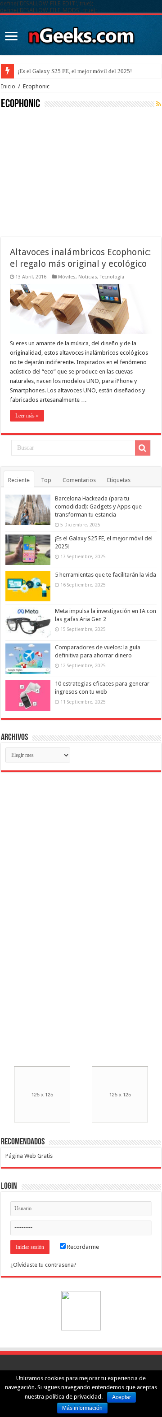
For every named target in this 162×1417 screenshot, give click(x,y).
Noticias (87, 277)
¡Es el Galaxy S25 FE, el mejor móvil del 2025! (75, 71)
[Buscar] (142, 448)
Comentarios (79, 480)
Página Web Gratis (29, 1155)
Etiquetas (118, 480)
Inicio (8, 86)
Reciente (19, 480)
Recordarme (82, 1246)
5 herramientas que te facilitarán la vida (105, 574)
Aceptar (121, 1397)
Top (46, 480)
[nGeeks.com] (81, 33)
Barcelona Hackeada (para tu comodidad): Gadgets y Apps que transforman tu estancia (98, 506)
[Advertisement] (68, 172)
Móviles (67, 277)
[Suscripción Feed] (158, 104)
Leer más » (27, 416)
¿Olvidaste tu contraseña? (43, 1264)
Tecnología (112, 277)
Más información (82, 1408)
